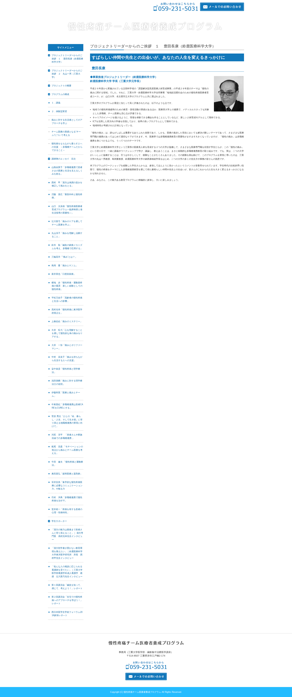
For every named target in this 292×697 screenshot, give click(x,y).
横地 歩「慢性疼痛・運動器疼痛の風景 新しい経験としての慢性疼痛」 (67, 285)
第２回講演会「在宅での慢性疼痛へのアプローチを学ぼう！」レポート (67, 600)
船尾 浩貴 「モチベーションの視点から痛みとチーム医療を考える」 (67, 449)
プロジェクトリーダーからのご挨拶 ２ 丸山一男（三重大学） (67, 73)
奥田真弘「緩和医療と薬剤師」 (67, 473)
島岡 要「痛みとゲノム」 (65, 265)
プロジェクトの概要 (61, 85)
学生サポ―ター (59, 521)
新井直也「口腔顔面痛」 (64, 274)
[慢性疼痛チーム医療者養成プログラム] (144, 26)
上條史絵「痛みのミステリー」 (67, 321)
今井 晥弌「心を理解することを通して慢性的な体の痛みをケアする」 (67, 333)
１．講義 (56, 102)
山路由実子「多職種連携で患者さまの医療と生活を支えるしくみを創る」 (67, 170)
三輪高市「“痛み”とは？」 (64, 257)
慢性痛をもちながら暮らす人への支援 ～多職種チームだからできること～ (67, 146)
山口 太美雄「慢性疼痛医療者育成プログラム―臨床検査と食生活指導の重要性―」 (67, 209)
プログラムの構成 (60, 94)
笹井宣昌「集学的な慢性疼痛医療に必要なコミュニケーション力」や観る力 (67, 485)
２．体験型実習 (59, 111)
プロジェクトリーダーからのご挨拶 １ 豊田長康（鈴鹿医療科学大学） (67, 58)
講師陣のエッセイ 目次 (64, 159)
